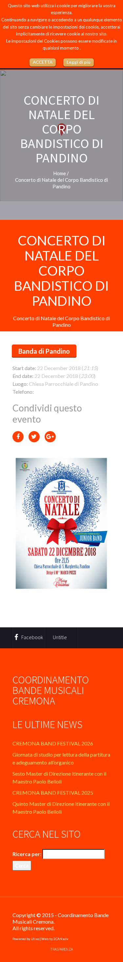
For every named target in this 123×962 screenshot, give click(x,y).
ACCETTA (42, 62)
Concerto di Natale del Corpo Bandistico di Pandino (61, 271)
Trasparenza (61, 949)
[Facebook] (18, 436)
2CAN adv (60, 939)
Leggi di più (79, 62)
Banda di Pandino (44, 351)
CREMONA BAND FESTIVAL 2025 (52, 792)
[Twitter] (34, 436)
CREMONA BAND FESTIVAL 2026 (52, 743)
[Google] (50, 436)
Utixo (35, 939)
